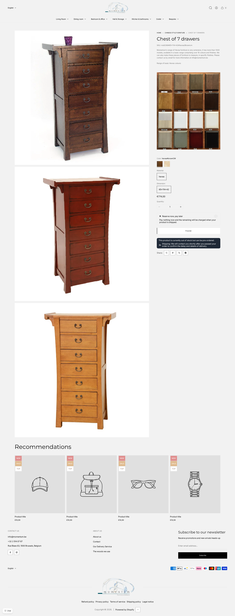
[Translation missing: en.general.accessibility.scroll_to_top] (137, 609)
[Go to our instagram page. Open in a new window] (16, 552)
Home (159, 33)
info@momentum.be (17, 536)
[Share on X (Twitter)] (179, 252)
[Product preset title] (40, 484)
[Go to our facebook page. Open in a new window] (10, 552)
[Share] (166, 252)
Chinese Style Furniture (175, 33)
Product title (20, 516)
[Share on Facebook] (172, 252)
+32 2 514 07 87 (15, 541)
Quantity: (160, 201)
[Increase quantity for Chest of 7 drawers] (180, 206)
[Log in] (216, 8)
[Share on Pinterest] (185, 252)
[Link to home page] (117, 587)
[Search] (210, 8)
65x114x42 (164, 189)
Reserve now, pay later (172, 216)
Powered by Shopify (124, 609)
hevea (161, 176)
